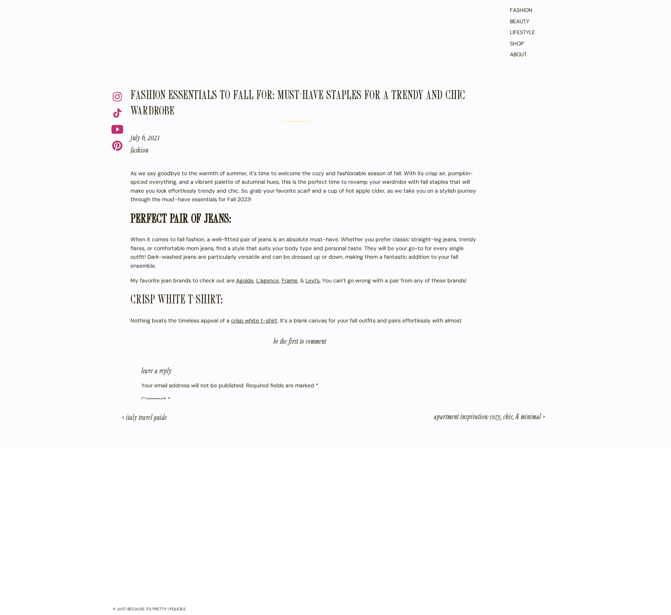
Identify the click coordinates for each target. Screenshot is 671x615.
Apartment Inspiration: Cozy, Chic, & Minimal (487, 416)
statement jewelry (252, 329)
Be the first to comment (299, 340)
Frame (289, 280)
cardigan (468, 329)
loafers (139, 462)
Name (150, 467)
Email (150, 489)
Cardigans (159, 602)
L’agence (267, 280)
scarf (172, 338)
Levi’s (313, 280)
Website (152, 511)
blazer (209, 329)
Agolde (245, 280)
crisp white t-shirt (254, 320)
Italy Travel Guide (146, 417)
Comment (155, 398)
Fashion (139, 149)
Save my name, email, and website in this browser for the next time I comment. (241, 540)
